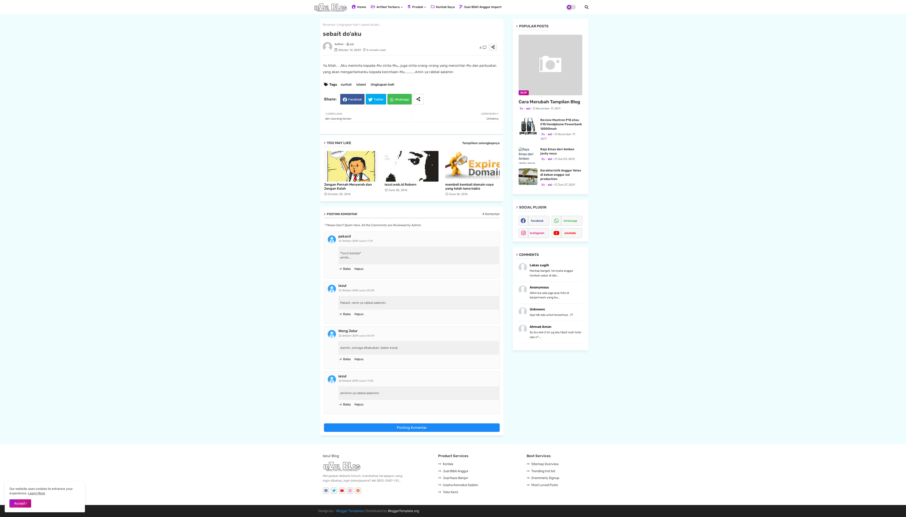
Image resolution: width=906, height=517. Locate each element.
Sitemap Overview (545, 464)
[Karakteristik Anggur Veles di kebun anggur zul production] (528, 176)
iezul (342, 286)
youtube (570, 233)
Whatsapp (402, 99)
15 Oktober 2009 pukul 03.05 (356, 290)
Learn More (36, 493)
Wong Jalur (348, 331)
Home (361, 7)
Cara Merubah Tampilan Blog (549, 101)
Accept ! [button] (20, 503)
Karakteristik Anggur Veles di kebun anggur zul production (560, 175)
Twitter (379, 99)
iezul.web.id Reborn (400, 185)
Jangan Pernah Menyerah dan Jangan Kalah (348, 187)
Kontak (448, 464)
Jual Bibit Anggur (455, 471)
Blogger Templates (350, 511)
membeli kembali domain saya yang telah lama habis (469, 187)
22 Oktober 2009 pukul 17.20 (356, 380)
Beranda (329, 24)
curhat (346, 85)
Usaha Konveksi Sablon (460, 485)
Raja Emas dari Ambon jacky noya (557, 151)
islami (361, 85)
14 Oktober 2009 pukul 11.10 (356, 240)
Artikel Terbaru (388, 7)
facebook (537, 220)
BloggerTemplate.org (403, 511)
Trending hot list (543, 471)
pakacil (344, 236)
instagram (537, 233)
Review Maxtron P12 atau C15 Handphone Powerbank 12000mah (561, 124)
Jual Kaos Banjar (455, 478)
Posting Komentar (412, 427)
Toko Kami (450, 492)
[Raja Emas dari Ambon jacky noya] (528, 155)
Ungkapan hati (347, 24)
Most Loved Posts (544, 485)
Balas (347, 269)
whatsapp (570, 220)
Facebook (355, 99)
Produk (417, 7)
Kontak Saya (445, 7)
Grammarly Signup (545, 478)
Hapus (359, 269)
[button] (586, 7)
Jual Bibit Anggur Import (482, 7)
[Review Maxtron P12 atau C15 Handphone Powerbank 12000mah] (528, 126)
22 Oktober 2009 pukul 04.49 (356, 335)
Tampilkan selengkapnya (481, 143)
